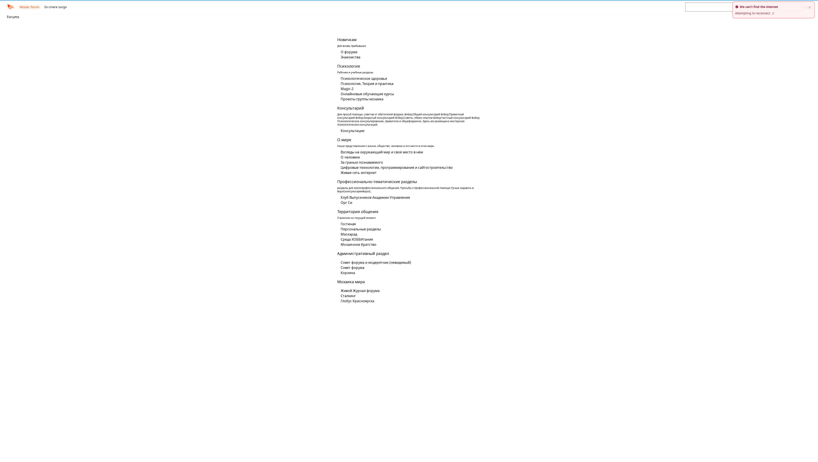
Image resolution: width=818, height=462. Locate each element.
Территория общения (357, 211)
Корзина (348, 272)
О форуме (349, 52)
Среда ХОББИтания (357, 239)
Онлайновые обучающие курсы (367, 94)
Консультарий (350, 108)
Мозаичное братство (358, 244)
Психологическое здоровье (364, 78)
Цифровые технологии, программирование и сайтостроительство (397, 167)
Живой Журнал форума (360, 290)
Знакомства (350, 57)
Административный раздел (363, 253)
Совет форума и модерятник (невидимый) (376, 262)
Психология (348, 66)
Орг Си (346, 202)
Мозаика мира (351, 281)
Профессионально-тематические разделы (377, 181)
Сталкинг (348, 295)
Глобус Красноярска (357, 301)
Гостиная (348, 224)
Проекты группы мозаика (362, 99)
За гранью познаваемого (362, 162)
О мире (344, 139)
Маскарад (349, 234)
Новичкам (346, 39)
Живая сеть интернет (359, 172)
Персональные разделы (361, 229)
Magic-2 (347, 88)
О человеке (350, 157)
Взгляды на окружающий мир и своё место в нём (382, 152)
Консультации (352, 130)
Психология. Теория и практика (367, 83)
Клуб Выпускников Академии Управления (375, 197)
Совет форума (352, 267)
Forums (13, 17)
